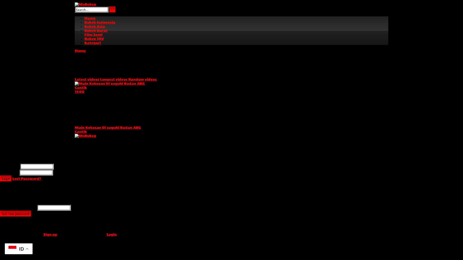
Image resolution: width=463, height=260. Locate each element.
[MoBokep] (85, 4)
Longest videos (114, 80)
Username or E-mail (18, 208)
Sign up (50, 235)
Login (6, 178)
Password (9, 173)
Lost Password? (26, 179)
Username (9, 167)
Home (80, 51)
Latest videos (87, 80)
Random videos (142, 80)
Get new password (15, 213)
